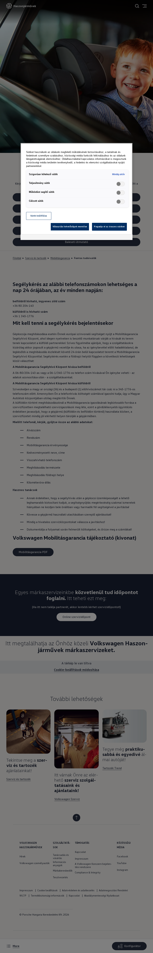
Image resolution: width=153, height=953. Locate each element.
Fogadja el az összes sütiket (109, 226)
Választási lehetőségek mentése (70, 226)
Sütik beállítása (38, 216)
